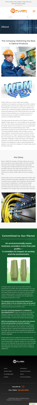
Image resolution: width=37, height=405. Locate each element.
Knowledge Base (8, 374)
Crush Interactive (26, 399)
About (22, 374)
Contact (6, 377)
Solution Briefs (8, 371)
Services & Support (25, 371)
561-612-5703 (18, 5)
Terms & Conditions (25, 377)
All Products (23, 368)
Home (5, 368)
